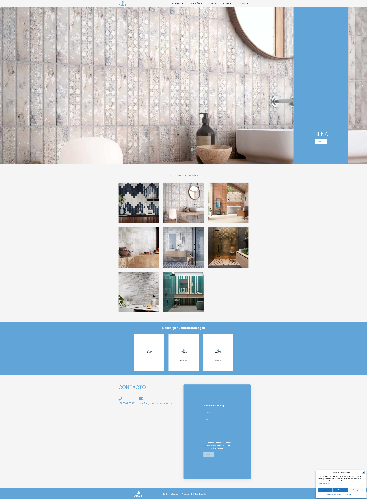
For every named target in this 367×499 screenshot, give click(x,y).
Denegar (341, 490)
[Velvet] (183, 247)
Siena (320, 134)
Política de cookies (331, 494)
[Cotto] (228, 203)
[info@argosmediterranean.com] (141, 399)
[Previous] (4, 85)
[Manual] (183, 292)
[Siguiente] (362, 85)
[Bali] (139, 203)
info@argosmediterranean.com (155, 403)
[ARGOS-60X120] (183, 352)
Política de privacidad (342, 494)
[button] (363, 472)
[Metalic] (228, 247)
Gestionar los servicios (324, 483)
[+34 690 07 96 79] (120, 399)
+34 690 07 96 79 (127, 403)
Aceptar (325, 490)
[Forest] (139, 292)
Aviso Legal (352, 494)
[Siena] (183, 203)
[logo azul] (123, 3)
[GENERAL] (218, 352)
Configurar (356, 490)
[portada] (149, 352)
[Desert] (139, 247)
